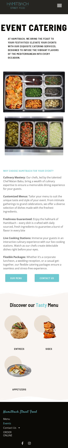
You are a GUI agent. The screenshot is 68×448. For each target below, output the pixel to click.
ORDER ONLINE (7, 434)
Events (7, 423)
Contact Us (9, 427)
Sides (49, 348)
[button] (59, 5)
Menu (6, 419)
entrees (19, 348)
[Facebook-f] (22, 443)
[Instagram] (29, 443)
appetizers (19, 389)
